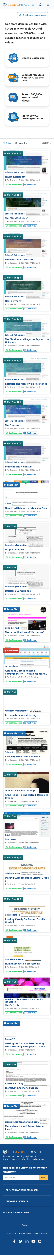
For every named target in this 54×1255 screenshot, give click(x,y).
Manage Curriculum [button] (17, 1212)
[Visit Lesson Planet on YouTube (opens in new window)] (33, 1241)
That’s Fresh (12, 1005)
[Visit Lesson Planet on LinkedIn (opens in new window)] (27, 1241)
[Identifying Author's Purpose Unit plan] (27, 1091)
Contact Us (27, 1225)
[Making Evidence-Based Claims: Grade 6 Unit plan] (27, 884)
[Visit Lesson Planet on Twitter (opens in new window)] (21, 1241)
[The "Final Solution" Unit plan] (27, 209)
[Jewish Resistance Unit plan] (27, 168)
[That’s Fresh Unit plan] (27, 1008)
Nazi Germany (13, 301)
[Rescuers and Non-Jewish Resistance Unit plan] (27, 375)
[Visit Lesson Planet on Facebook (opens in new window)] (14, 1241)
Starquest (10, 839)
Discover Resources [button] (17, 1201)
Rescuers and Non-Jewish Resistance (26, 383)
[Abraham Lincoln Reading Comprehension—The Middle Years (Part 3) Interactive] (27, 666)
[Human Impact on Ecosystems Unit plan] (27, 966)
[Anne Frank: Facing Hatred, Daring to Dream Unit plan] (27, 801)
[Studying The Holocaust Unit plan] (27, 457)
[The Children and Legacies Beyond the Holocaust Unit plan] (27, 333)
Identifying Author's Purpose (21, 1087)
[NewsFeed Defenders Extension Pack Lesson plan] (27, 500)
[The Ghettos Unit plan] (27, 416)
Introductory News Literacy (21, 715)
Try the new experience (34, 15)
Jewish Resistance (15, 176)
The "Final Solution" (16, 218)
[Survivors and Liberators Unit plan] (27, 250)
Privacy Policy (25, 1233)
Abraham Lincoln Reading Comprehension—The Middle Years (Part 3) (25, 673)
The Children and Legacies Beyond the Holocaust (27, 341)
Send (43, 1177)
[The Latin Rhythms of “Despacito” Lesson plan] (27, 635)
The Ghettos (12, 425)
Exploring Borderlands (18, 590)
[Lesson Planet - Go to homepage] (19, 4)
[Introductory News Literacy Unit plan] (27, 718)
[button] (48, 5)
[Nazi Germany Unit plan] (27, 292)
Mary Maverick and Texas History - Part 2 (24, 1128)
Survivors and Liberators (19, 259)
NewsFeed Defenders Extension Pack (26, 508)
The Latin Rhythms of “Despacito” (24, 632)
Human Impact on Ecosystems (22, 963)
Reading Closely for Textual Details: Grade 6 (25, 921)
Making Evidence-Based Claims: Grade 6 (27, 879)
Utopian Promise (14, 549)
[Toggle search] (40, 4)
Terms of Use (40, 1233)
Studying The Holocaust (18, 466)
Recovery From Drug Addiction (22, 756)
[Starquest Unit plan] (27, 829)
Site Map (11, 1233)
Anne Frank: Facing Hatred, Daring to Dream (26, 796)
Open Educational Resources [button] (22, 1190)
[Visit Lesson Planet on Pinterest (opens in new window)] (40, 1241)
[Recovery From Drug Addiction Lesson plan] (27, 760)
